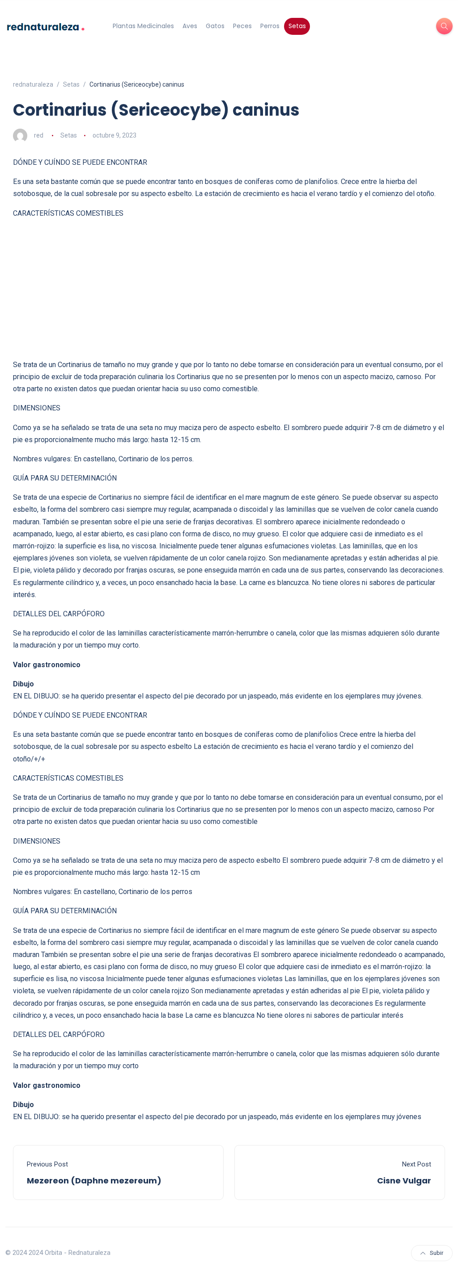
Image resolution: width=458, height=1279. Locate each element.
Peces (242, 25)
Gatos (215, 25)
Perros (270, 25)
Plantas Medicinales (143, 25)
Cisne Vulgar (404, 1180)
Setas (297, 25)
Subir (436, 1253)
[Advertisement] (229, 288)
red (38, 135)
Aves (189, 25)
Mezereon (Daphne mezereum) (94, 1180)
